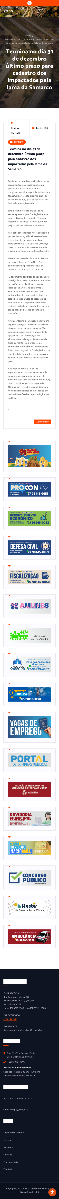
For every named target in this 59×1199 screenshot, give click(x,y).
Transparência (10, 1162)
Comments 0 (43, 422)
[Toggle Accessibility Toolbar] (52, 1192)
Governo (7, 1140)
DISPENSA (18, 142)
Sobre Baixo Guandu (13, 1133)
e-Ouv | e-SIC (10, 1019)
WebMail (7, 1169)
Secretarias (9, 1147)
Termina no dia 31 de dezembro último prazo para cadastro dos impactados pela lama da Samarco (29, 41)
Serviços (7, 1155)
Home (28, 36)
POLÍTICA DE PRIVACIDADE (17, 1099)
